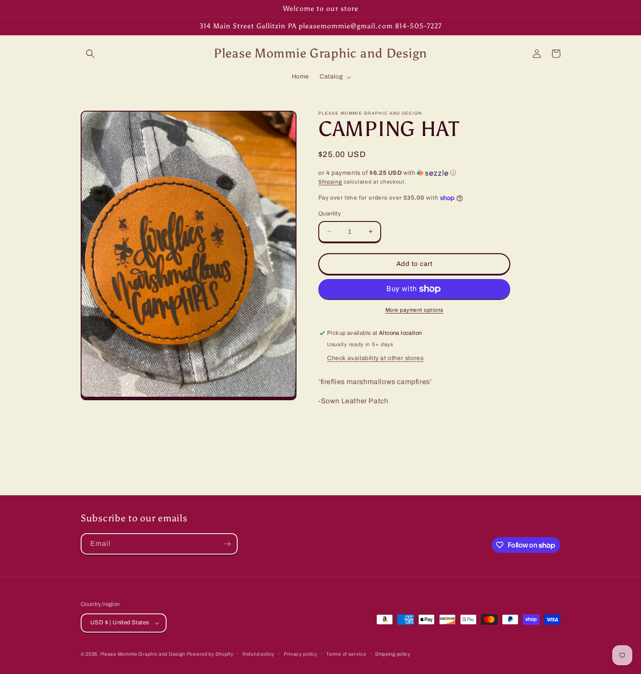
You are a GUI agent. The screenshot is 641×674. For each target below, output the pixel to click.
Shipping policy (393, 654)
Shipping (330, 182)
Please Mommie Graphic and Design (143, 654)
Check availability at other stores (375, 358)
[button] (90, 53)
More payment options (414, 310)
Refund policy (258, 654)
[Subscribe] (227, 544)
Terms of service (346, 654)
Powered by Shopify (210, 654)
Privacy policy (300, 654)
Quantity (329, 214)
